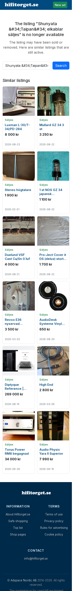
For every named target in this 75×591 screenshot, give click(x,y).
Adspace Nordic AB (24, 580)
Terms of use (54, 514)
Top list (18, 527)
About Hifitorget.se (18, 514)
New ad (60, 5)
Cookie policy (54, 534)
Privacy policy (54, 521)
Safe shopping (18, 521)
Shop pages (18, 534)
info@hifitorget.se (36, 558)
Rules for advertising (54, 527)
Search (61, 65)
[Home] (36, 493)
